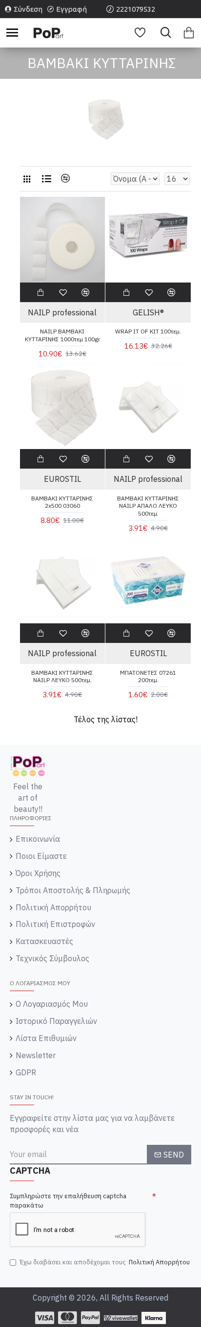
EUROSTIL (62, 479)
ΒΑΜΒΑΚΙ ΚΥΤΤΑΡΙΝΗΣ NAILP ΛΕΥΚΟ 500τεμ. (62, 676)
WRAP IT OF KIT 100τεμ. (148, 331)
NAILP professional (62, 312)
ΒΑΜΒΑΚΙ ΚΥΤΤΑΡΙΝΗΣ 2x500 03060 (62, 502)
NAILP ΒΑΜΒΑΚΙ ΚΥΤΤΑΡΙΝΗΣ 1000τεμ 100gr (62, 335)
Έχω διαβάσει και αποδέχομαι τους (105, 1262)
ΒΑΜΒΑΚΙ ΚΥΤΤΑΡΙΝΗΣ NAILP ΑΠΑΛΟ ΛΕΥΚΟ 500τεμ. (148, 506)
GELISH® (148, 312)
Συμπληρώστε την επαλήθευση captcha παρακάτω (68, 1200)
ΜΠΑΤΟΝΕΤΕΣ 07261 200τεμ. (148, 676)
